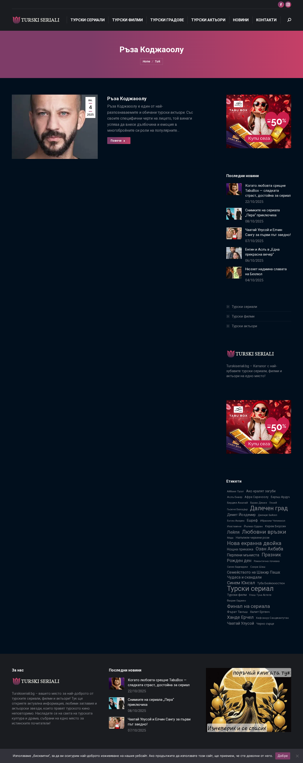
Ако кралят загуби (261, 491)
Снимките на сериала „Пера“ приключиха (262, 212)
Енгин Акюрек (236, 520)
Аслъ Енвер (234, 497)
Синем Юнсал (241, 582)
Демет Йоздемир (241, 515)
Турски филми (243, 316)
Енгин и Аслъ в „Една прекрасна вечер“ (262, 252)
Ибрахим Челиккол (272, 520)
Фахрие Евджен (236, 600)
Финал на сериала (248, 606)
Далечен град (269, 508)
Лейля (233, 532)
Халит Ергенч (260, 612)
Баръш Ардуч (280, 497)
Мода (230, 537)
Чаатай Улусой (240, 623)
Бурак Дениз (258, 502)
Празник (271, 554)
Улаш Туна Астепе (260, 595)
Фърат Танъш (237, 612)
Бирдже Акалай (237, 502)
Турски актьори (244, 326)
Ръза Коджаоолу (127, 98)
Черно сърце (265, 623)
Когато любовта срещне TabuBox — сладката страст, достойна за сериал (268, 190)
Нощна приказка (240, 549)
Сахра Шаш (257, 566)
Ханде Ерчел (240, 617)
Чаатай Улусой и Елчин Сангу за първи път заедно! (268, 232)
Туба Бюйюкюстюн (271, 583)
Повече (116, 140)
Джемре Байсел (267, 515)
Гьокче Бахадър (237, 509)
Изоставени (234, 526)
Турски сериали (244, 307)
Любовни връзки (264, 531)
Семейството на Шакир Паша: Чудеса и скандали (254, 575)
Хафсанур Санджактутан (272, 617)
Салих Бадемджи (237, 566)
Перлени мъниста (243, 555)
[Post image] (234, 189)
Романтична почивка (267, 561)
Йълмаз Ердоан (253, 526)
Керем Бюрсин (275, 526)
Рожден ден (239, 560)
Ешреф (252, 520)
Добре (283, 756)
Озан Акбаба (269, 548)
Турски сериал (250, 588)
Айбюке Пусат (235, 491)
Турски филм (237, 595)
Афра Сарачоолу (256, 497)
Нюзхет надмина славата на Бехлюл (266, 271)
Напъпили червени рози (252, 537)
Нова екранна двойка (254, 543)
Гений (273, 502)
